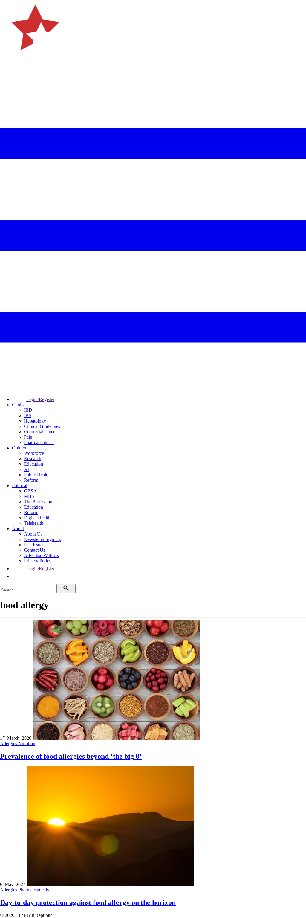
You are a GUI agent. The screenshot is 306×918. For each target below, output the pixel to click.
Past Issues (34, 544)
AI (26, 469)
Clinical (19, 404)
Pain (28, 437)
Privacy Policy (37, 560)
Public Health (37, 474)
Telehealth (33, 523)
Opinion (19, 447)
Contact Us (34, 550)
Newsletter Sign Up (42, 539)
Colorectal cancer (40, 431)
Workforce (34, 453)
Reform (31, 480)
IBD (28, 410)
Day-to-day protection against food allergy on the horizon (88, 902)
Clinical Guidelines (42, 426)
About (18, 528)
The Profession (38, 501)
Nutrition (26, 743)
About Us (33, 533)
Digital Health (37, 517)
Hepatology (35, 420)
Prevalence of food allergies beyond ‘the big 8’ (71, 756)
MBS (29, 496)
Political (19, 485)
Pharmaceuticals (39, 442)
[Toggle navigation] (7, 79)
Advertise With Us (41, 555)
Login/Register (40, 399)
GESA (30, 490)
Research (32, 458)
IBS (27, 415)
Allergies (9, 743)
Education (33, 463)
